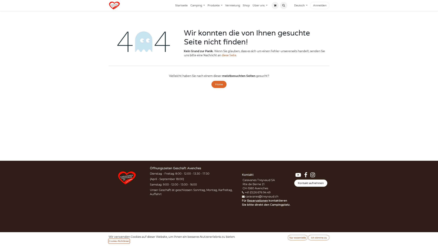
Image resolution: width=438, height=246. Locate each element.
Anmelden (319, 5)
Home (219, 84)
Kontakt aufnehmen (311, 183)
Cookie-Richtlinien (119, 241)
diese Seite (229, 55)
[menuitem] (181, 5)
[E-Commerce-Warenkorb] (275, 5)
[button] (283, 5)
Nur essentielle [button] (297, 237)
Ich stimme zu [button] (319, 237)
